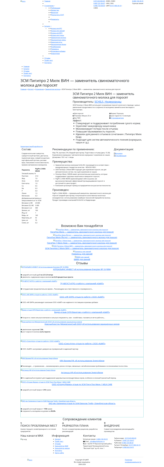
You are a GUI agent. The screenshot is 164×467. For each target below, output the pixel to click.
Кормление (39, 89)
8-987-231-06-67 (99, 3)
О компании (49, 6)
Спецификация (120, 156)
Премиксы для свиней (82, 254)
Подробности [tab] (37, 146)
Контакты (48, 63)
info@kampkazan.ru (97, 441)
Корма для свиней (58, 31)
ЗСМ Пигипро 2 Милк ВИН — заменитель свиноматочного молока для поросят (82, 248)
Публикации (55, 8)
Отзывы (47, 58)
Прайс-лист (48, 60)
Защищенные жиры (58, 40)
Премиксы (55, 49)
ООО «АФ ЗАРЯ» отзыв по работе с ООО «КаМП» (82, 297)
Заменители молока (58, 38)
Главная (47, 1)
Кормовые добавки (58, 51)
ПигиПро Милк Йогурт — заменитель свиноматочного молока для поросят (82, 237)
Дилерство (55, 10)
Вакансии (54, 12)
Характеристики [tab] (26, 146)
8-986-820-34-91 (128, 447)
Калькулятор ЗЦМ (61, 446)
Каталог (47, 26)
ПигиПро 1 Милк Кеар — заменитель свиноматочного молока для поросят (82, 243)
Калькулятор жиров (62, 448)
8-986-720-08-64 (99, 6)
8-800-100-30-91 (138, 1)
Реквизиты (55, 19)
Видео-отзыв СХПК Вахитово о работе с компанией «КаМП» (82, 312)
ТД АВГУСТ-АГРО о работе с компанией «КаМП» (82, 283)
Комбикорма (56, 47)
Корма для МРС (57, 33)
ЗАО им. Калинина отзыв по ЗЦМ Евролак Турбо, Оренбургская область (82, 403)
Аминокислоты (56, 42)
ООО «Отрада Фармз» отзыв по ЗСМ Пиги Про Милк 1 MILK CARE (82, 384)
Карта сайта (59, 453)
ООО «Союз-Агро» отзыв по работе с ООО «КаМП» (82, 343)
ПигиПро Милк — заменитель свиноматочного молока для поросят (82, 232)
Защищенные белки (58, 44)
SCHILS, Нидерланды (108, 101)
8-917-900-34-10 (115, 6)
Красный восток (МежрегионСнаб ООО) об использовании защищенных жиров (82, 324)
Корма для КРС (56, 28)
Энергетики (55, 54)
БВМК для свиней (82, 259)
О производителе (117, 118)
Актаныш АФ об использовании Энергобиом (82, 372)
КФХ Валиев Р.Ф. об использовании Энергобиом (82, 360)
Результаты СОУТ (57, 15)
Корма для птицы (57, 35)
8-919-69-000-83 (99, 1)
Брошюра (118, 153)
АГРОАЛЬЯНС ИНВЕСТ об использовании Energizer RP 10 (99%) (82, 269)
